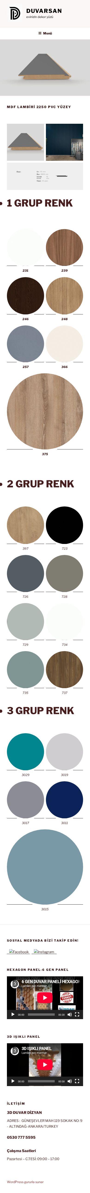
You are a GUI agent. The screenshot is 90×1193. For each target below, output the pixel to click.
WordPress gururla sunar (25, 1182)
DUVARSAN (44, 11)
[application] (45, 997)
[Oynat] (13, 1014)
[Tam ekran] (77, 1014)
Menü (47, 33)
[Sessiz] (69, 1014)
